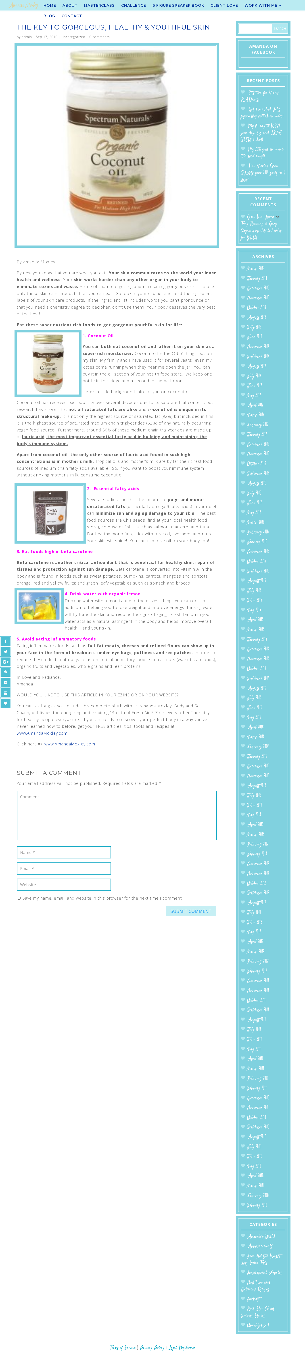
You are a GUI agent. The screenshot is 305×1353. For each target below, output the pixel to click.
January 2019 (257, 278)
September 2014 (258, 678)
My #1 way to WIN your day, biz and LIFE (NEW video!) (261, 133)
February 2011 (257, 1078)
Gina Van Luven (260, 217)
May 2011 (254, 1049)
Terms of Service (123, 1348)
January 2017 (257, 434)
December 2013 (258, 766)
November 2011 (258, 990)
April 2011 (255, 1059)
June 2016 (254, 503)
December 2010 (258, 1098)
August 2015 (256, 581)
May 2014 (254, 717)
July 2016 (254, 493)
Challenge (133, 6)
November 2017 (258, 347)
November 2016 (258, 454)
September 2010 (258, 1127)
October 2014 (256, 668)
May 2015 (254, 610)
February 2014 (258, 746)
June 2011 (254, 1039)
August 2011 (256, 1020)
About (70, 6)
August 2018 (256, 317)
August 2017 (256, 366)
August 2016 (256, 483)
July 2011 (254, 1029)
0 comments (99, 37)
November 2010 (258, 1107)
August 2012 (256, 903)
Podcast (253, 1299)
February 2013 (258, 844)
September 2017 (258, 356)
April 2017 (255, 405)
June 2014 (254, 708)
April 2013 (255, 825)
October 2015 (256, 561)
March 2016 (256, 522)
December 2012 (258, 863)
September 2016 (258, 473)
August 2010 (256, 1137)
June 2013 (254, 805)
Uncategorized (73, 37)
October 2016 (256, 464)
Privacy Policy (152, 1348)
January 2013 (257, 854)
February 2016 (258, 532)
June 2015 (254, 600)
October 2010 (256, 1117)
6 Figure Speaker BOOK (178, 6)
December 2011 (258, 981)
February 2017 (258, 425)
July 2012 (254, 912)
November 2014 (258, 659)
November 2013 (258, 776)
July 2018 (254, 327)
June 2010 (254, 1156)
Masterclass (99, 6)
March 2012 (255, 951)
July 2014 (254, 698)
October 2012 (256, 883)
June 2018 (254, 337)
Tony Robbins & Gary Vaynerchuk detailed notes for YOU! (261, 230)
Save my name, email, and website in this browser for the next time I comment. (103, 898)
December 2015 (258, 551)
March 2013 (255, 834)
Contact (72, 16)
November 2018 (258, 298)
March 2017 (255, 415)
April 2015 (255, 620)
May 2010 (254, 1166)
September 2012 (258, 893)
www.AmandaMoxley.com (42, 733)
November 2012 (258, 873)
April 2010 (255, 1176)
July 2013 (254, 795)
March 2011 (255, 1068)
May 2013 (254, 815)
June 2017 (254, 385)
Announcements (259, 1246)
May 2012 (254, 932)
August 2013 (256, 786)
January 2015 (257, 639)
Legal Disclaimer (181, 1348)
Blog (49, 16)
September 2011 (258, 1010)
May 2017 (254, 395)
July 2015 (254, 590)
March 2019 (255, 268)
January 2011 (257, 1088)
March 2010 (256, 1186)
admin (27, 37)
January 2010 (257, 1205)
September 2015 (258, 571)
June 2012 (254, 922)
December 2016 (258, 444)
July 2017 (254, 376)
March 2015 (255, 629)
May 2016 (254, 512)
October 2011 (256, 1000)
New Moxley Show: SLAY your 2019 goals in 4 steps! (263, 173)
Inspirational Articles (264, 1272)
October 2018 (256, 307)
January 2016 (257, 542)
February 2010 (258, 1195)
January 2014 (257, 756)
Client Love (224, 6)
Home (50, 6)
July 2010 (254, 1147)
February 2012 (258, 961)
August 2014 (256, 688)
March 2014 (256, 737)
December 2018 (258, 288)
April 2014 (255, 727)
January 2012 (257, 971)
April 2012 (255, 942)
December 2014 (258, 649)
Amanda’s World (261, 1236)
